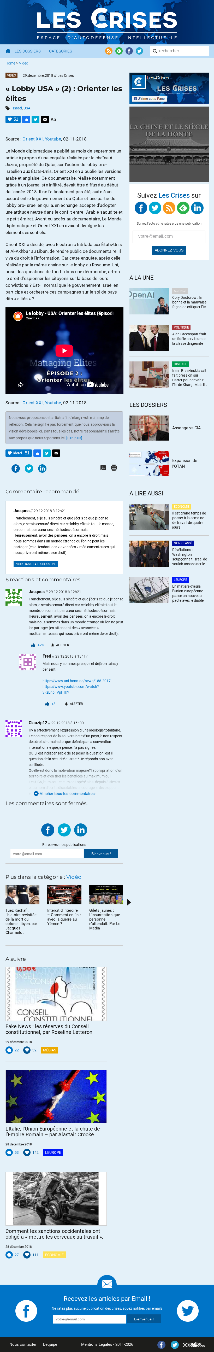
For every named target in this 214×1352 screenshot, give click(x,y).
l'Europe (53, 1152)
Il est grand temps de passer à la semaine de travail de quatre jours (189, 520)
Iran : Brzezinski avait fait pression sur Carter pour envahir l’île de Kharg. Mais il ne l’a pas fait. (189, 378)
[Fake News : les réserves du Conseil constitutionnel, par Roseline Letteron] (56, 994)
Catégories (60, 51)
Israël (17, 108)
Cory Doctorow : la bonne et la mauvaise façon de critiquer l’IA (189, 302)
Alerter (62, 645)
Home (10, 63)
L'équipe (50, 1344)
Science (180, 291)
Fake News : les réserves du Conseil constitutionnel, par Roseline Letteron (48, 1029)
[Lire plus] (74, 438)
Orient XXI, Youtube (41, 139)
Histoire (180, 364)
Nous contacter (23, 1344)
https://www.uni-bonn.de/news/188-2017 (77, 681)
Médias (49, 1050)
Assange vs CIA (186, 427)
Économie (54, 1255)
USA (26, 108)
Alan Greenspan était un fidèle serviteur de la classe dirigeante (189, 339)
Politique (181, 327)
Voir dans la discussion (35, 564)
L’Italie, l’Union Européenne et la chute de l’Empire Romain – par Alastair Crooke (52, 1131)
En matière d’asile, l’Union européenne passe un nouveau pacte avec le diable (188, 593)
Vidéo (23, 63)
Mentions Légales (96, 1344)
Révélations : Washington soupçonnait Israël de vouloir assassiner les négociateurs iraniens (189, 557)
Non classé (183, 543)
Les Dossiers (28, 51)
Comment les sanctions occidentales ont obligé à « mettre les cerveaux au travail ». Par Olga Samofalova (54, 1234)
